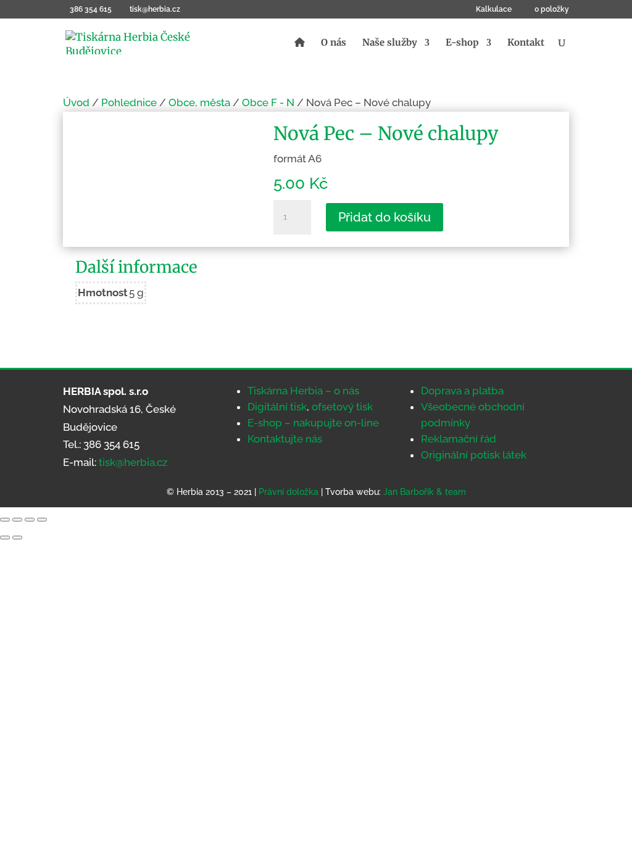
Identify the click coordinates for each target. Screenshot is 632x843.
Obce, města (199, 102)
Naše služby (389, 43)
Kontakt (525, 43)
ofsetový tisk (342, 407)
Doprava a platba (462, 390)
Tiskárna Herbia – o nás (303, 390)
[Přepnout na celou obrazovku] (17, 519)
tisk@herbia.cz (133, 462)
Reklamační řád (458, 439)
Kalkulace (494, 10)
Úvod (76, 102)
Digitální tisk (277, 407)
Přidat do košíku (384, 217)
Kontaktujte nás (284, 439)
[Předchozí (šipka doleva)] (5, 537)
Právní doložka (288, 492)
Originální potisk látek (473, 455)
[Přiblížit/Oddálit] (5, 519)
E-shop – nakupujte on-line (313, 423)
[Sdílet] (30, 519)
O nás (333, 43)
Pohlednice (129, 102)
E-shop (462, 43)
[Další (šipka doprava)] (17, 537)
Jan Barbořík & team (424, 492)
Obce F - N (268, 102)
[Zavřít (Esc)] (42, 519)
